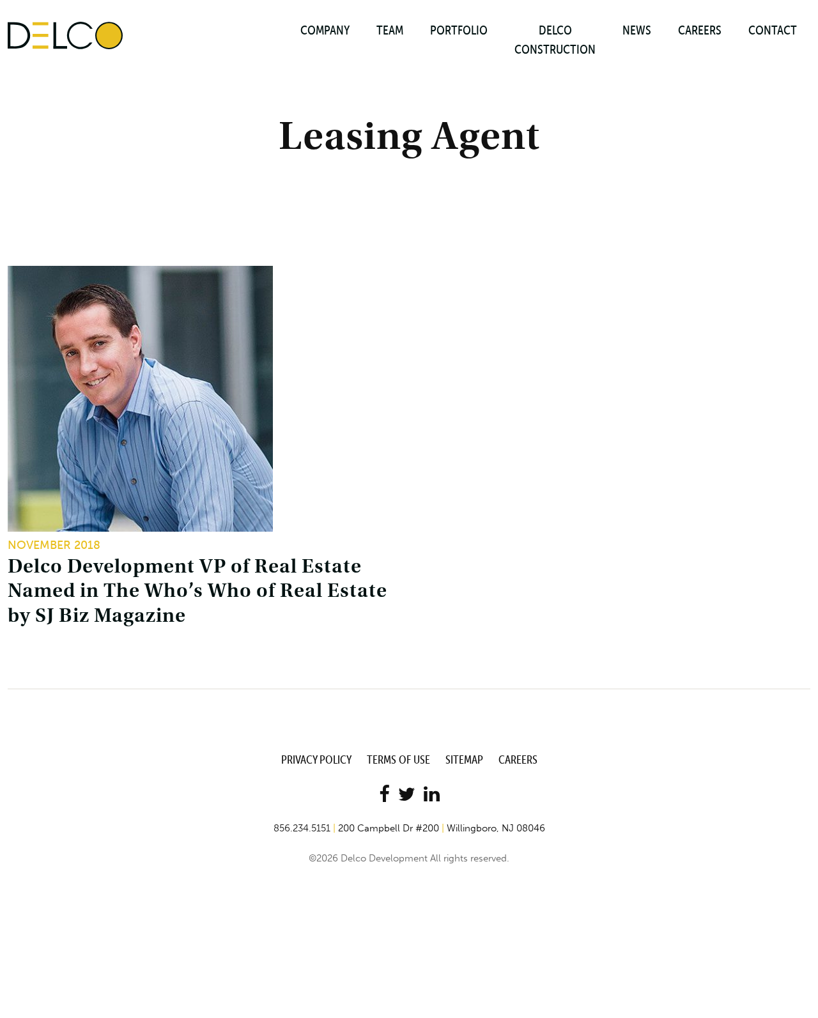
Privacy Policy (316, 759)
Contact (772, 30)
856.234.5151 (302, 828)
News (636, 30)
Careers (700, 30)
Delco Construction (555, 39)
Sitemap (464, 759)
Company (325, 30)
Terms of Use (398, 759)
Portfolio (459, 30)
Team (389, 30)
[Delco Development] (65, 34)
